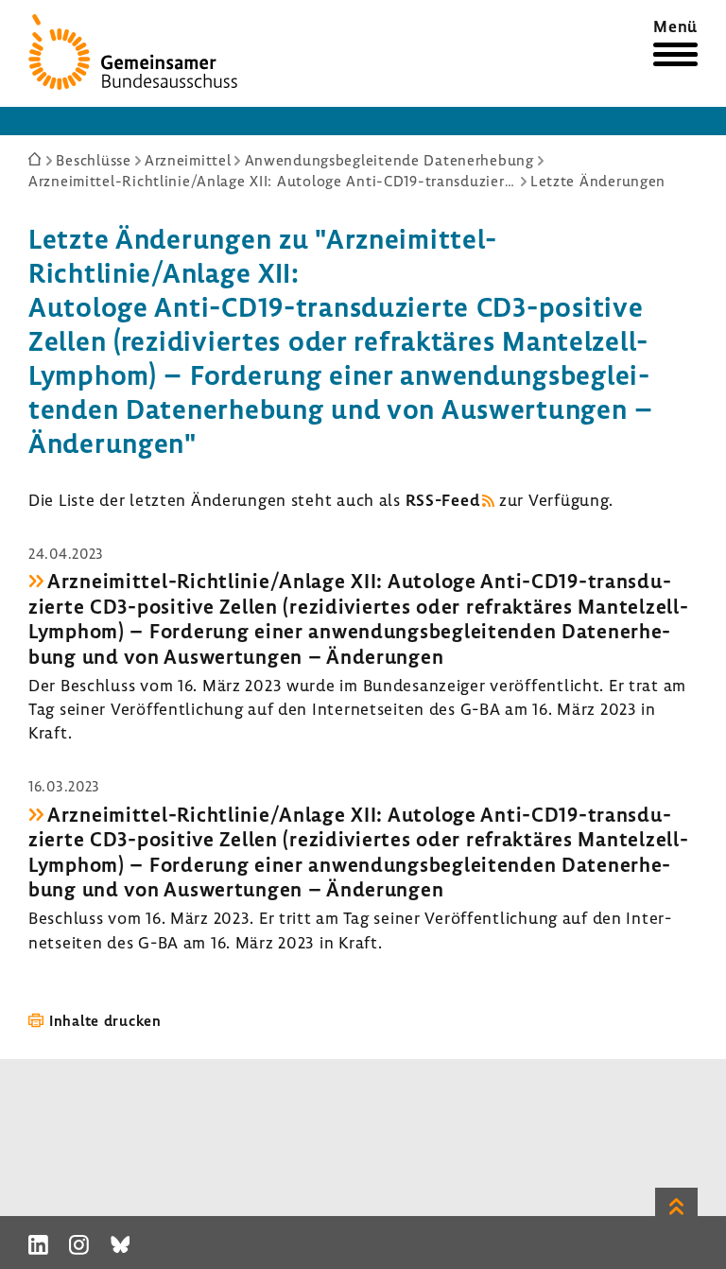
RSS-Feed (443, 500)
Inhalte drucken (105, 1020)
